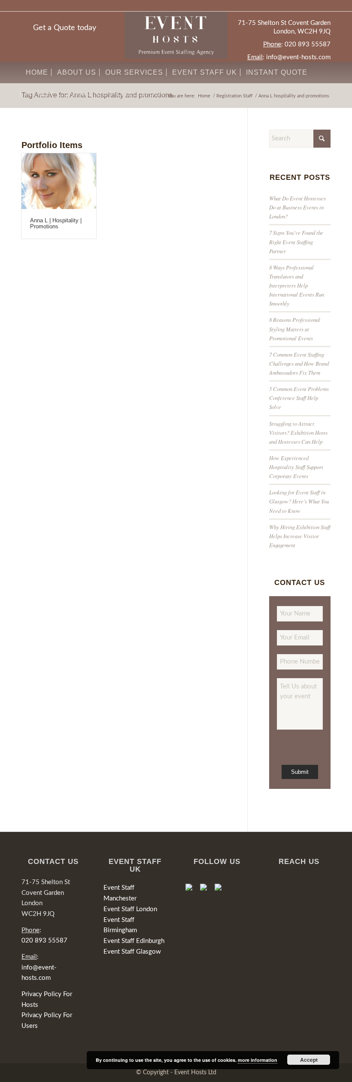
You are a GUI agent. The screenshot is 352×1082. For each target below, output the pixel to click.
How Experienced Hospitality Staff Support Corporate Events (296, 466)
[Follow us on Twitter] (207, 890)
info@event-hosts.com (298, 57)
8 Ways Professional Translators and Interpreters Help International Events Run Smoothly (296, 285)
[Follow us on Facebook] (192, 890)
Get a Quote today (64, 28)
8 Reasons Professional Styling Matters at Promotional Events (294, 328)
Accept (309, 1060)
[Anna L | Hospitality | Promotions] (58, 181)
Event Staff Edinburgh (133, 941)
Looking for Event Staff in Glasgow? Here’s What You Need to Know (299, 501)
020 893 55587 (308, 44)
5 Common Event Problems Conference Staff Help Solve (299, 397)
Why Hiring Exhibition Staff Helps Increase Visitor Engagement (300, 536)
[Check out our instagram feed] (236, 882)
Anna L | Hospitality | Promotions (56, 223)
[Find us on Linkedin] (221, 890)
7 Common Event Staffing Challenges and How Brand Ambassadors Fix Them (299, 363)
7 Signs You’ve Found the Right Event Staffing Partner (296, 241)
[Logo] (176, 35)
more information (257, 1060)
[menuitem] (36, 72)
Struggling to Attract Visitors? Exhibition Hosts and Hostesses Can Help (298, 432)
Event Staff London (130, 909)
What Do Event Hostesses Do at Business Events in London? (297, 207)
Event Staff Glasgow (132, 952)
